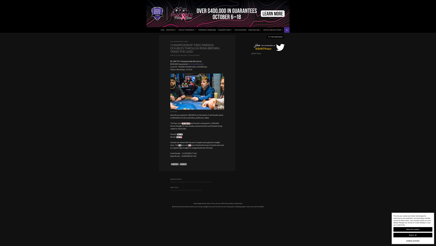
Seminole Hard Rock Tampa (272, 30)
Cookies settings (413, 241)
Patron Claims (206, 203)
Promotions (170, 30)
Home (162, 30)
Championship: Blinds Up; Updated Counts (186, 189)
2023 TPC (175, 164)
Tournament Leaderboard (207, 30)
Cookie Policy (238, 203)
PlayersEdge (197, 203)
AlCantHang (195, 55)
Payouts (200, 64)
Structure (192, 64)
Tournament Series (224, 30)
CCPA (222, 203)
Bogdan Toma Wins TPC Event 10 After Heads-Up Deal (191, 180)
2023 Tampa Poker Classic (179, 41)
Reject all (413, 235)
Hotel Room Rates (240, 30)
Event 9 (183, 164)
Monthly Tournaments (186, 30)
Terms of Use (216, 203)
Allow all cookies (412, 229)
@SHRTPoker (256, 53)
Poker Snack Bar (253, 30)
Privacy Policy (229, 203)
